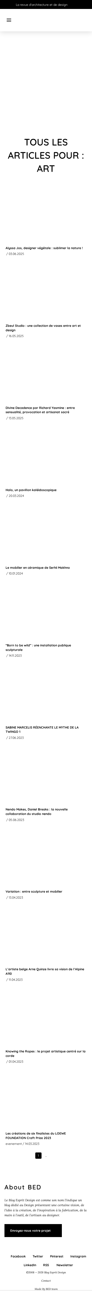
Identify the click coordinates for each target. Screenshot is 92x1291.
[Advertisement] (46, 84)
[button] (9, 20)
